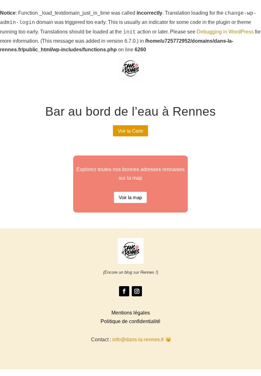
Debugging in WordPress (225, 31)
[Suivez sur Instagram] (137, 291)
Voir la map (130, 197)
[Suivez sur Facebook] (124, 291)
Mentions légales (130, 312)
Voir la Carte (130, 131)
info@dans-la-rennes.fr (138, 339)
